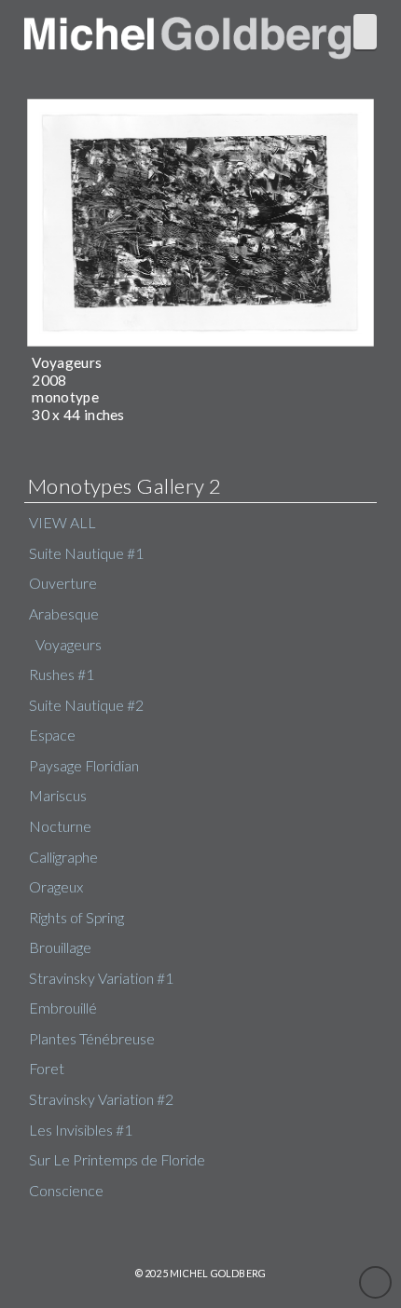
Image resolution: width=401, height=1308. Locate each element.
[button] (365, 31)
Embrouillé (63, 1008)
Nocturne (60, 826)
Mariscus (58, 795)
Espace (52, 735)
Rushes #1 (61, 674)
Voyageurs (68, 644)
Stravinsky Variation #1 (101, 978)
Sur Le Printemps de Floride (117, 1159)
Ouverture (63, 583)
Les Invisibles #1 (80, 1130)
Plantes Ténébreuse (92, 1038)
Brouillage (60, 947)
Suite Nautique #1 (86, 553)
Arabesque (64, 614)
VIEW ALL (62, 522)
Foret (46, 1068)
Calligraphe (63, 857)
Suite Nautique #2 (86, 705)
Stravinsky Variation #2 (101, 1099)
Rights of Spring (76, 917)
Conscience (66, 1190)
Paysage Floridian (84, 765)
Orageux (56, 886)
